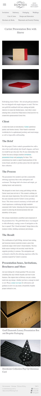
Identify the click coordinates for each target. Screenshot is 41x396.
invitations (27, 154)
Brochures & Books (8, 20)
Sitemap (13, 386)
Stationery (16, 12)
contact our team (16, 283)
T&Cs (36, 386)
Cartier (26, 127)
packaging (20, 157)
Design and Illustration (27, 16)
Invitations (5, 12)
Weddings (36, 12)
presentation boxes (8, 157)
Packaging (26, 12)
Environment (6, 386)
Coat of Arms (11, 16)
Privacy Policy (21, 386)
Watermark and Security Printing (28, 20)
